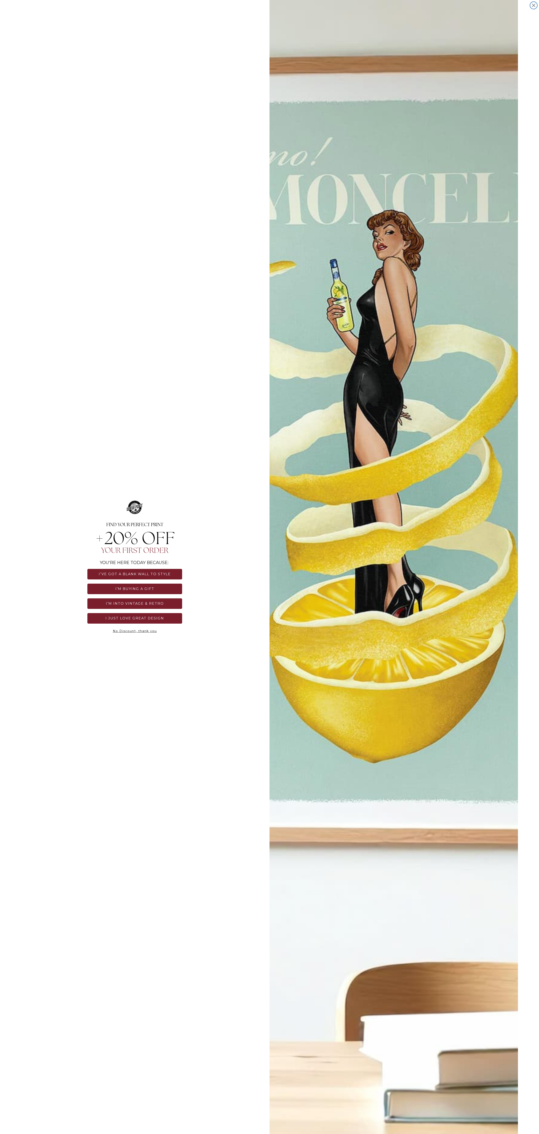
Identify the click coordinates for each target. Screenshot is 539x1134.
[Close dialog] (533, 5)
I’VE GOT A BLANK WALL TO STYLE (135, 574)
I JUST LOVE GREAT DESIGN (134, 618)
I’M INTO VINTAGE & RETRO (135, 604)
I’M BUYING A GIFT (134, 589)
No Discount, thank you (135, 631)
